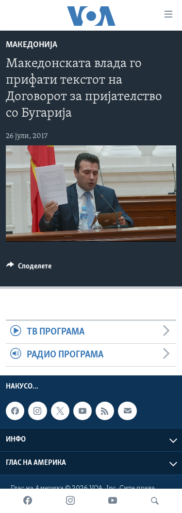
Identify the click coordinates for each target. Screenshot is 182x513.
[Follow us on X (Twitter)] (60, 411)
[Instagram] (70, 501)
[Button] (28, 268)
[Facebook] (28, 501)
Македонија (31, 45)
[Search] (154, 501)
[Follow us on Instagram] (37, 411)
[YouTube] (113, 501)
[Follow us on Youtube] (82, 411)
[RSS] (105, 411)
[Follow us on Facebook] (15, 411)
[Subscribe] (127, 411)
